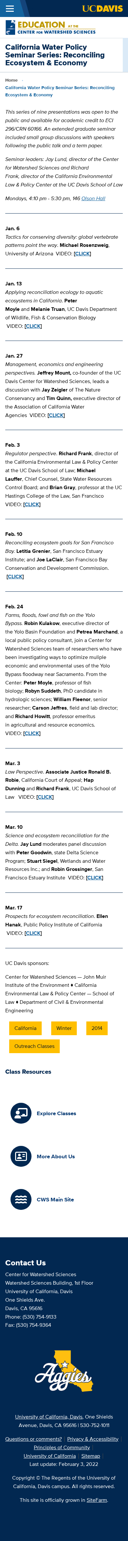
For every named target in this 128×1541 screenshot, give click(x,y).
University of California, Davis (48, 1417)
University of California (50, 1456)
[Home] (50, 27)
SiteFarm (97, 1500)
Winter (64, 1028)
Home (11, 80)
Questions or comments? (33, 1439)
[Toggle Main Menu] (10, 8)
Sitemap (90, 1456)
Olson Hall (93, 198)
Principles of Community (62, 1447)
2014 (97, 1028)
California (25, 1028)
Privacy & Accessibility (92, 1439)
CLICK (82, 253)
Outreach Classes (34, 1046)
